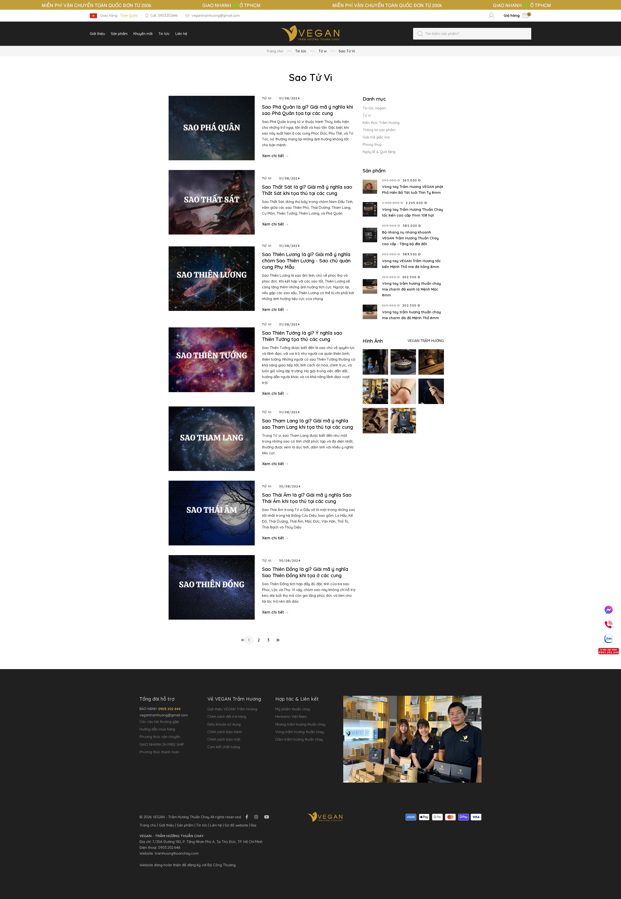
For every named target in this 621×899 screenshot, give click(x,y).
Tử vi (367, 115)
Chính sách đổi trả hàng (226, 716)
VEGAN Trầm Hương (426, 340)
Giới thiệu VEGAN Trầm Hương (232, 709)
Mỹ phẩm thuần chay (292, 709)
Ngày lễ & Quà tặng (379, 151)
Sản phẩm (185, 825)
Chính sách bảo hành (224, 731)
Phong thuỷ (372, 144)
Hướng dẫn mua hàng (157, 729)
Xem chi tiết (273, 155)
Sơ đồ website (236, 825)
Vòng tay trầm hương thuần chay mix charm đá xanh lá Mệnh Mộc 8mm (411, 289)
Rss (253, 825)
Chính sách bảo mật (223, 739)
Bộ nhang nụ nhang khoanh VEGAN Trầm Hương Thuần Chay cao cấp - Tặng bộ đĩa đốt (410, 238)
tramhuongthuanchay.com (177, 853)
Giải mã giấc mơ (376, 137)
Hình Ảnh (373, 341)
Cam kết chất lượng (223, 747)
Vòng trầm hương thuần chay (299, 731)
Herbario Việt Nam (291, 716)
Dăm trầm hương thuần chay (299, 739)
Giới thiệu (166, 825)
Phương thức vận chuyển (159, 736)
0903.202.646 (169, 847)
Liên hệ (216, 825)
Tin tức (201, 825)
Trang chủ (274, 51)
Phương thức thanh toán (159, 752)
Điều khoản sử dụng (224, 724)
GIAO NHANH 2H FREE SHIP (161, 744)
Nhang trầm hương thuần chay (300, 724)
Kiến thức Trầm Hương (381, 122)
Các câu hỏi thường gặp (159, 721)
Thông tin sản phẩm (379, 130)
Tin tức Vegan (374, 108)
